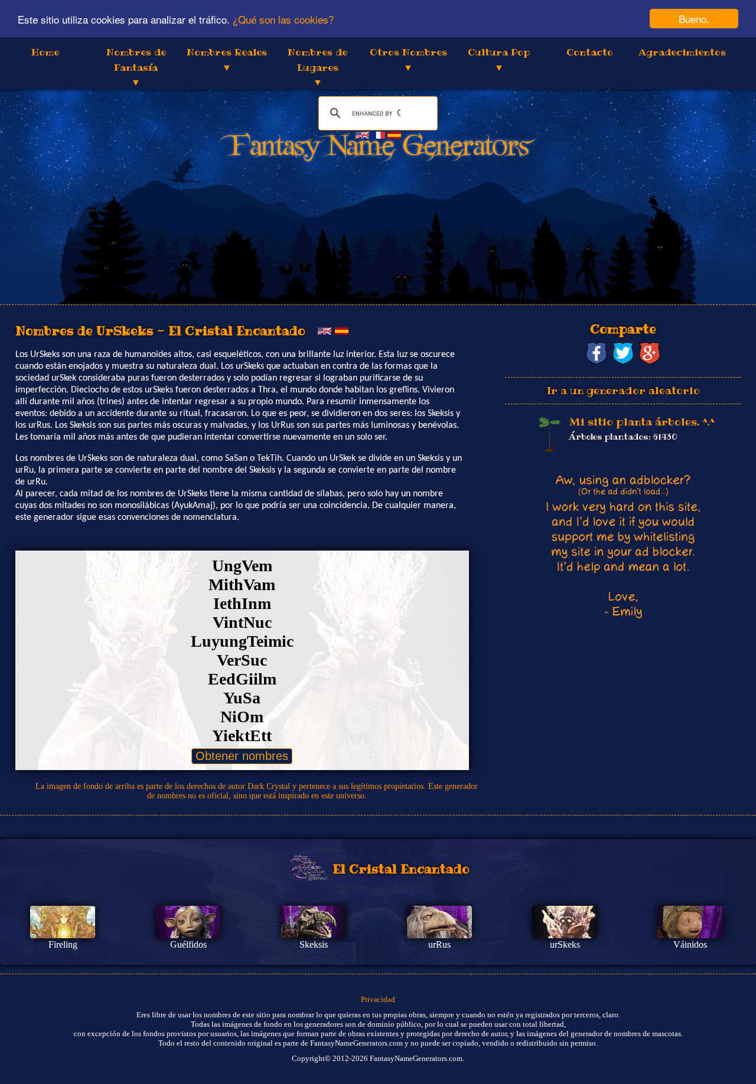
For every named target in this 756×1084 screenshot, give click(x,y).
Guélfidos (188, 944)
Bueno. (694, 18)
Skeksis (313, 944)
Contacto (589, 51)
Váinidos (690, 944)
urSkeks (565, 944)
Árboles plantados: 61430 (623, 437)
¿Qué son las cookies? (283, 19)
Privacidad (378, 999)
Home (45, 51)
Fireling (62, 944)
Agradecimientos (682, 51)
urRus (439, 944)
